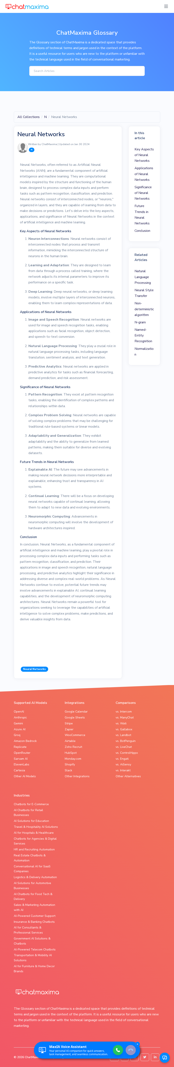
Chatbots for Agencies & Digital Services (35, 841)
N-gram (140, 322)
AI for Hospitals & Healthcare (34, 833)
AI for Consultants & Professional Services (28, 930)
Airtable (70, 741)
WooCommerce (75, 735)
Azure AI (19, 729)
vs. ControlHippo (127, 753)
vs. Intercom (124, 712)
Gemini (18, 723)
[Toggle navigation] (166, 6)
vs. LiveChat (124, 747)
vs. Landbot (123, 735)
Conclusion (142, 230)
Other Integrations (77, 776)
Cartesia (19, 770)
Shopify (70, 764)
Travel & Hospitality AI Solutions (36, 827)
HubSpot (71, 753)
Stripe (69, 723)
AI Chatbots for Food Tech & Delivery (33, 896)
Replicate (20, 747)
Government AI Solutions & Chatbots (32, 941)
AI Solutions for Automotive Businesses (32, 885)
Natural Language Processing (143, 277)
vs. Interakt (123, 770)
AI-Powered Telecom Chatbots (35, 950)
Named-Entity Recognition (143, 335)
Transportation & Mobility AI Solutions (33, 957)
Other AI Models (25, 776)
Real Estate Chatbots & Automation (30, 857)
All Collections (28, 117)
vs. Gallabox (124, 729)
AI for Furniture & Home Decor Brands (34, 968)
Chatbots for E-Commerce (31, 804)
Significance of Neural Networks (143, 193)
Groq (17, 735)
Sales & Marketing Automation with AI (34, 907)
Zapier (69, 729)
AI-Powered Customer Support (34, 916)
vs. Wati (121, 723)
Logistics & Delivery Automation (35, 877)
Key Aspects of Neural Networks (144, 155)
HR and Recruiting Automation (34, 849)
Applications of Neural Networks (144, 174)
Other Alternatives (128, 776)
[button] (165, 1058)
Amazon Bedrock (25, 741)
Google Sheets (75, 717)
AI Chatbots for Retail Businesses (28, 812)
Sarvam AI (21, 759)
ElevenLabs (21, 764)
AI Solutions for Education (31, 821)
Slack (68, 770)
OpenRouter (22, 753)
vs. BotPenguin (126, 741)
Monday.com (73, 759)
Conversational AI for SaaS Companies (32, 868)
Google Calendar (76, 712)
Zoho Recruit (73, 747)
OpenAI (19, 712)
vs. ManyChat (125, 717)
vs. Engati (122, 759)
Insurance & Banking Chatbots (34, 922)
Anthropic (20, 717)
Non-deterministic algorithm (144, 309)
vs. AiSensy (123, 764)
